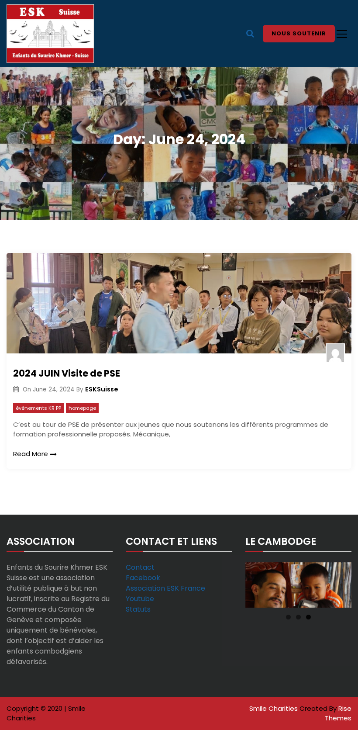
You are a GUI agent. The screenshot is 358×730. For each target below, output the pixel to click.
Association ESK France (165, 588)
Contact (140, 567)
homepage (82, 408)
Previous (256, 582)
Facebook (143, 578)
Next (340, 582)
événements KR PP (38, 408)
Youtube (140, 599)
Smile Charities (274, 708)
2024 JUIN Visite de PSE (66, 373)
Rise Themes (338, 713)
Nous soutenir (299, 33)
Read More (30, 453)
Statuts (138, 609)
